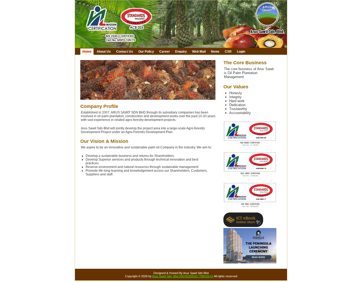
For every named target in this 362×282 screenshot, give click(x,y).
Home (86, 51)
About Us (104, 51)
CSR (228, 51)
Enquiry (181, 51)
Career (164, 51)
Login (241, 51)
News (215, 51)
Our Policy (146, 51)
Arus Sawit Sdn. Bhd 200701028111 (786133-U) (182, 276)
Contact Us (124, 51)
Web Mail (199, 51)
